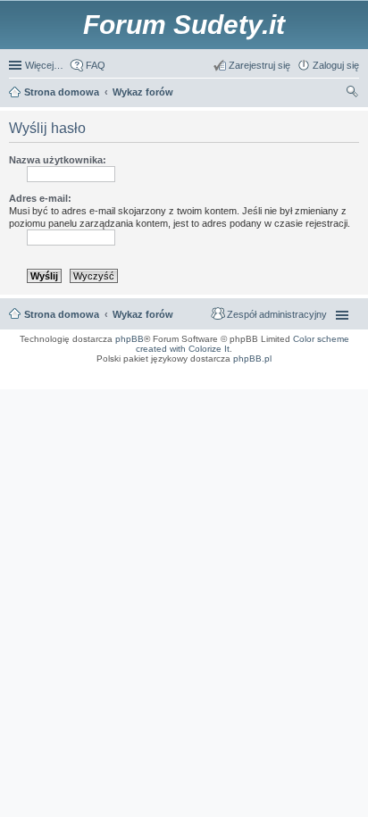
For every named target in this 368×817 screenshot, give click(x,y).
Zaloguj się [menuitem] (336, 65)
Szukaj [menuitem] (353, 94)
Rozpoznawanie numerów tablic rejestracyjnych (310, 376)
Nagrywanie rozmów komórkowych (277, 381)
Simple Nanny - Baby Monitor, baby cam (210, 370)
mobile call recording (341, 381)
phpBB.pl (252, 358)
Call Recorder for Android (287, 370)
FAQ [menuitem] (95, 65)
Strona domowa (61, 314)
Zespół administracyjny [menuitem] (277, 314)
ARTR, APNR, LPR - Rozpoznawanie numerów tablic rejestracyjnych (84, 370)
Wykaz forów (143, 314)
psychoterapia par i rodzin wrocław (325, 386)
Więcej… (44, 65)
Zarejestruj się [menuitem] (259, 65)
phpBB (129, 339)
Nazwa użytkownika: (57, 159)
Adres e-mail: (40, 198)
